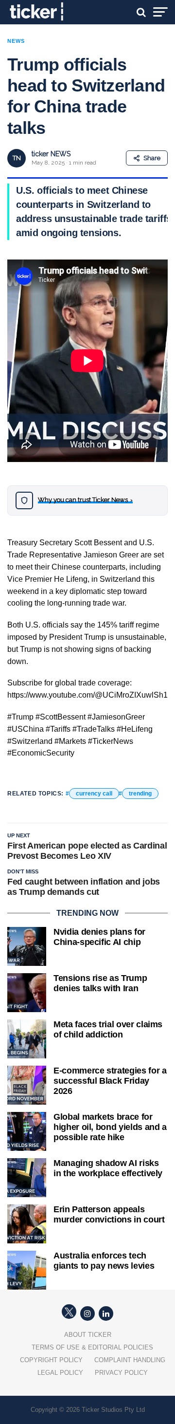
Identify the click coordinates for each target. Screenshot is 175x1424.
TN (17, 158)
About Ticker (87, 1334)
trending (140, 793)
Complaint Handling (129, 1360)
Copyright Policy (51, 1360)
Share (151, 158)
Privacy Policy (121, 1372)
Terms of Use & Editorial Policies (92, 1347)
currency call (94, 793)
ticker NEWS (51, 154)
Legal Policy (60, 1372)
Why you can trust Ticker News (85, 499)
